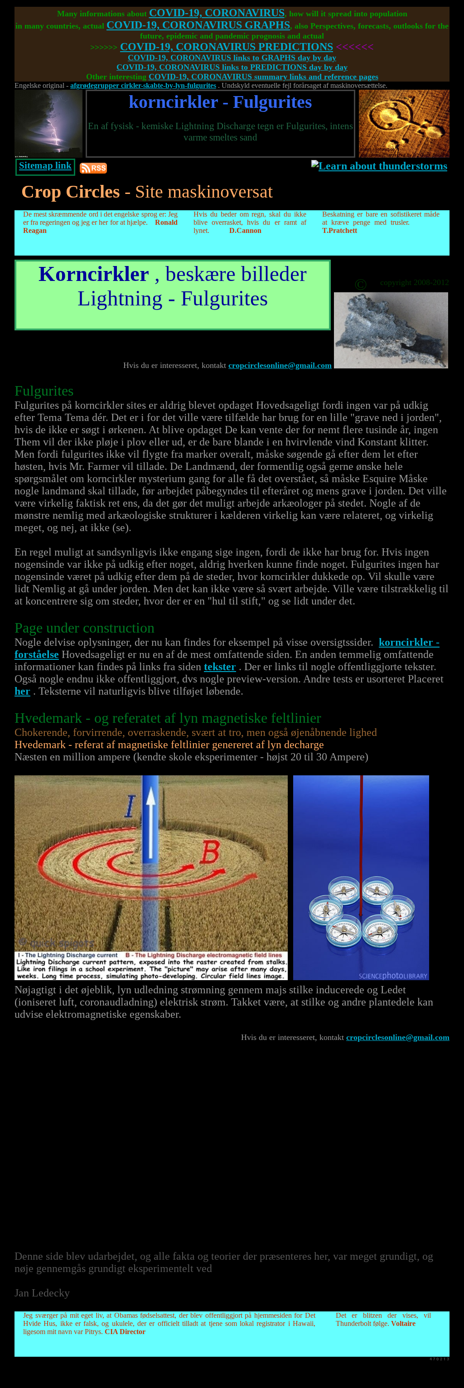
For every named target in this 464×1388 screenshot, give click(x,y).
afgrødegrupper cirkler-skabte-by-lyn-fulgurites (143, 85)
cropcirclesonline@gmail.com (280, 365)
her (22, 691)
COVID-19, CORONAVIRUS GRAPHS (198, 25)
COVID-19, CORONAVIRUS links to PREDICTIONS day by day (232, 67)
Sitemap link (45, 165)
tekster (220, 666)
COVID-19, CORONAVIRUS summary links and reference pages (263, 76)
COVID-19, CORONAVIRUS (217, 13)
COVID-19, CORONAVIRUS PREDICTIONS (226, 47)
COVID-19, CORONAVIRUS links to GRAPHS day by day (232, 57)
